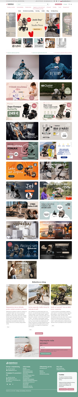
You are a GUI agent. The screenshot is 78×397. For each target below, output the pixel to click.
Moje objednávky (60, 368)
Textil (59, 7)
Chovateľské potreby (38, 8)
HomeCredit (25, 384)
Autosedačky (20, 7)
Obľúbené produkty (60, 369)
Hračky (54, 7)
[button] (7, 25)
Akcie (19, 11)
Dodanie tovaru (26, 369)
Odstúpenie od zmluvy (28, 387)
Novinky (37, 11)
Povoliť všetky (63, 389)
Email (41, 345)
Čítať (8, 327)
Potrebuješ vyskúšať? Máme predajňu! (63, 52)
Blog (48, 11)
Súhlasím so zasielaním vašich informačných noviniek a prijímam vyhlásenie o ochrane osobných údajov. (54, 350)
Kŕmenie (49, 7)
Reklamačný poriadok (28, 371)
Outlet (43, 11)
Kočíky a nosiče (11, 7)
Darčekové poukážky (28, 11)
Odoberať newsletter (45, 353)
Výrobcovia (42, 372)
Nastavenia (70, 389)
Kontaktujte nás (43, 368)
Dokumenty (25, 373)
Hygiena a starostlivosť (39, 7)
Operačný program (27, 376)
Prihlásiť (65, 4)
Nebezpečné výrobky (27, 386)
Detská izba (28, 7)
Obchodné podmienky (28, 372)
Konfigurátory (54, 11)
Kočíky (17, 390)
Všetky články (39, 333)
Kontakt (24, 368)
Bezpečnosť (66, 7)
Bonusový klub (26, 377)
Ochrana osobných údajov (29, 375)
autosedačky (22, 390)
